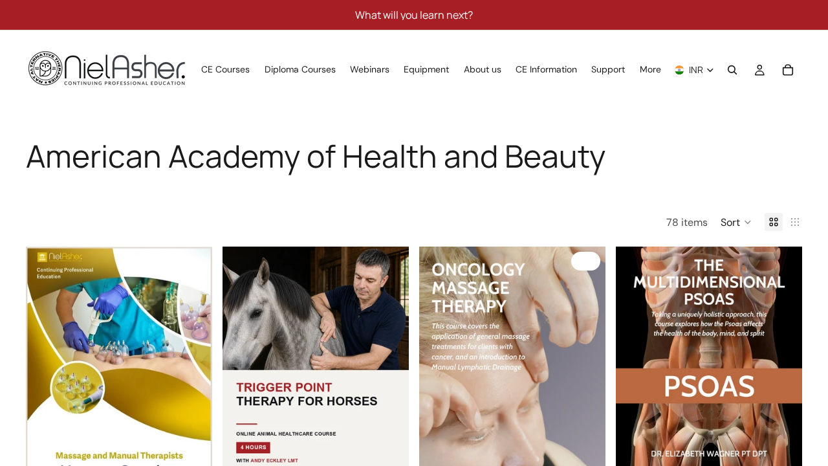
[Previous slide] (45, 378)
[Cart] (788, 70)
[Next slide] (192, 378)
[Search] (732, 70)
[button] (736, 222)
